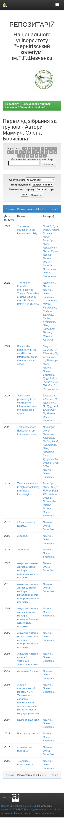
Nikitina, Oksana (50, 495)
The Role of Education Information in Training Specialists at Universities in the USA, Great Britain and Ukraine (28, 293)
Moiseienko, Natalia (49, 502)
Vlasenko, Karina (48, 316)
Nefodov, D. (49, 385)
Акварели (22, 535)
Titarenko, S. (50, 353)
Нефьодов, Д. (51, 389)
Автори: (50, 189)
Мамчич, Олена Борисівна (49, 261)
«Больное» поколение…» (25, 762)
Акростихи (23, 549)
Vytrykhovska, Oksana (50, 460)
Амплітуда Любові (27, 671)
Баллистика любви (28, 719)
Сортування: (17, 179)
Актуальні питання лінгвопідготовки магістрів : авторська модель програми (28, 570)
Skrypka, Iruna (48, 235)
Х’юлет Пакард (22, 813)
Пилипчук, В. (50, 381)
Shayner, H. (49, 346)
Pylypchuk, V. (50, 378)
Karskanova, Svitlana (50, 309)
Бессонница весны (28, 733)
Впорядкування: (21, 184)
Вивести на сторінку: (22, 189)
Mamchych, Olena (49, 242)
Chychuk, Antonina (48, 337)
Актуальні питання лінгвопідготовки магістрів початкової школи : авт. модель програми (28, 617)
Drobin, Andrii (50, 229)
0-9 (24, 148)
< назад (10, 209)
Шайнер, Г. (49, 349)
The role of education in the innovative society (27, 229)
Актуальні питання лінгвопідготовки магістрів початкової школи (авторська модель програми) (28, 592)
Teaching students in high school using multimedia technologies (28, 489)
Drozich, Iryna (50, 226)
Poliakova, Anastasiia (48, 435)
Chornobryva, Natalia (50, 302)
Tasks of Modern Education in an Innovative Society (27, 430)
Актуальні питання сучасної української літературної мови (28, 659)
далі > (55, 209)
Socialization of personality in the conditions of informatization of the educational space (27, 355)
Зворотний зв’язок (44, 813)
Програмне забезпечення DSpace (21, 805)
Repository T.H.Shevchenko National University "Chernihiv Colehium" (27, 105)
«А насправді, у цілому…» (26, 523)
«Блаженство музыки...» (25, 748)
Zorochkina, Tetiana (49, 330)
